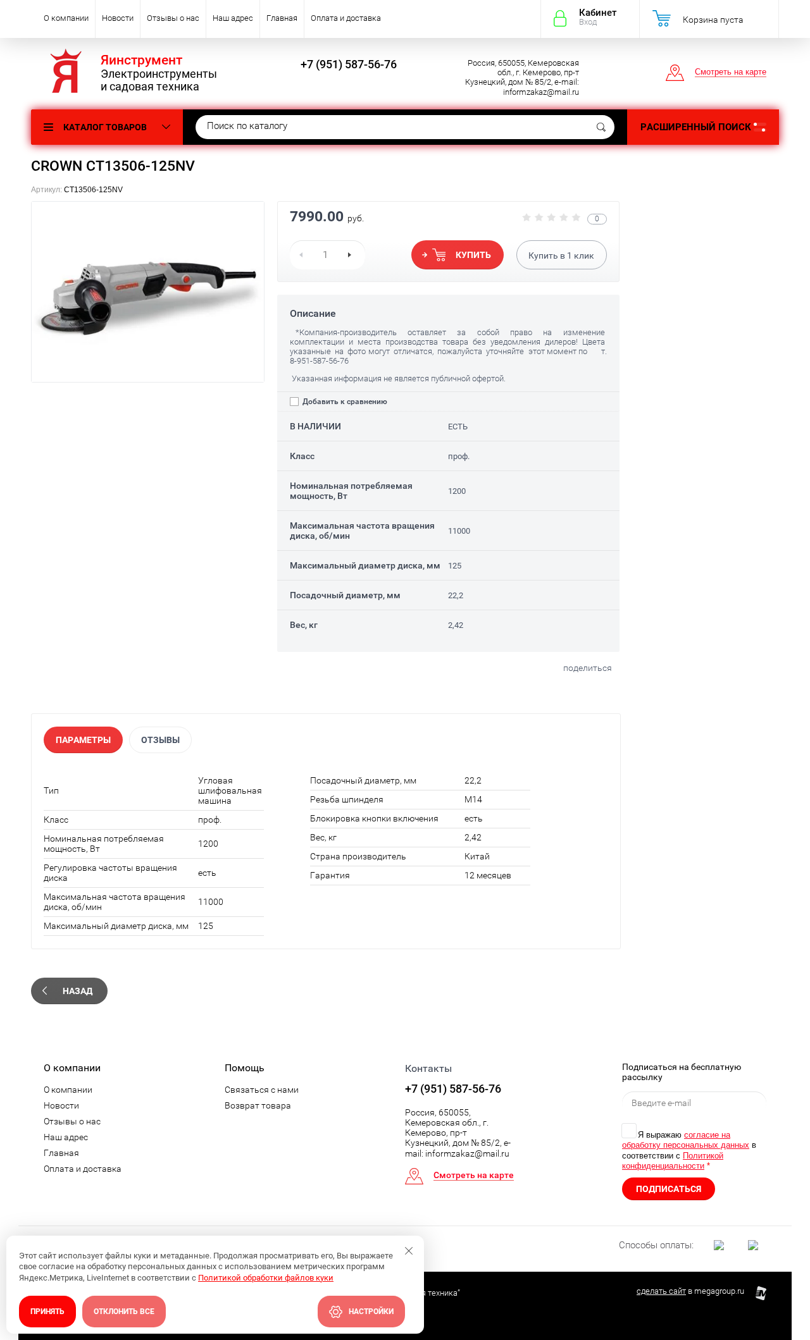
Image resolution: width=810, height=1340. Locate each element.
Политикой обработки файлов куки (265, 1277)
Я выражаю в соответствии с (689, 1150)
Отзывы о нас (173, 18)
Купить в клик (561, 255)
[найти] (601, 127)
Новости (118, 18)
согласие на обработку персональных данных (685, 1140)
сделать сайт (661, 1291)
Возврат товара (258, 1105)
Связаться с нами (262, 1090)
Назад (77, 991)
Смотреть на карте (730, 72)
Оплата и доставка (346, 18)
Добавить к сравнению (344, 401)
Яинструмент (141, 60)
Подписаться (668, 1189)
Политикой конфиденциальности (672, 1161)
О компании (66, 18)
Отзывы (160, 740)
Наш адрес (233, 18)
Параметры (83, 740)
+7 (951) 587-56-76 (349, 64)
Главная (281, 18)
